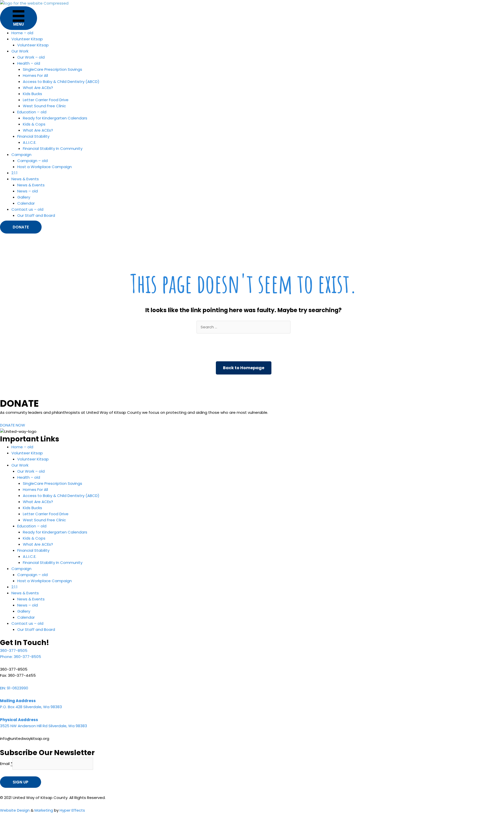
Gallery (23, 197)
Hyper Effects (72, 810)
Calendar (26, 203)
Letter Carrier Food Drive (45, 99)
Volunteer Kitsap (33, 45)
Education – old (31, 112)
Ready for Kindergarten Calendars (55, 118)
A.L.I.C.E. (29, 142)
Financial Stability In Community (52, 148)
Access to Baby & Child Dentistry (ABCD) (61, 81)
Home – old (22, 32)
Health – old (28, 63)
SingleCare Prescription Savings (52, 69)
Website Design (15, 810)
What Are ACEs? (38, 87)
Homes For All (35, 75)
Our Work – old (31, 57)
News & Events (31, 185)
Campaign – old (32, 160)
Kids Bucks (32, 93)
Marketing (43, 810)
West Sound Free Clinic (44, 106)
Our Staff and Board (36, 215)
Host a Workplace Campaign (44, 166)
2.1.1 (14, 172)
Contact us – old (27, 209)
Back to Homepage (243, 368)
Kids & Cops (34, 124)
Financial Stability (33, 136)
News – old (27, 191)
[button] (21, 227)
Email (6, 763)
